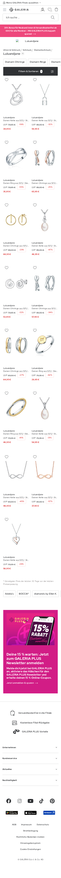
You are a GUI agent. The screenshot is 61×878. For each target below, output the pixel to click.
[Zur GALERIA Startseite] (19, 10)
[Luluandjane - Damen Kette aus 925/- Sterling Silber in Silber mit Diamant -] (16, 95)
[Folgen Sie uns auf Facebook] (9, 801)
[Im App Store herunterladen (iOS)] (30, 813)
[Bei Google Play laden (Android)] (12, 813)
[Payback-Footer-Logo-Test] (49, 812)
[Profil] (43, 9)
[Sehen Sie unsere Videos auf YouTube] (30, 801)
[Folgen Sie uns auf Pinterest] (52, 801)
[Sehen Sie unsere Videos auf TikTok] (41, 801)
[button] (22, 2)
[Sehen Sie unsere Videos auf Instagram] (20, 801)
